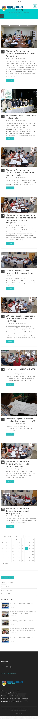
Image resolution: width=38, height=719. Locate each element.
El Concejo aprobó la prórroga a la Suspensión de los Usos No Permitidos (20, 318)
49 (16, 551)
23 (29, 542)
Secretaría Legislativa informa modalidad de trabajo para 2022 (20, 419)
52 (26, 551)
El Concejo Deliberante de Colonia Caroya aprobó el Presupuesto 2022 (17, 511)
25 (3, 545)
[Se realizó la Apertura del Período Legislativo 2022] (19, 101)
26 (6, 545)
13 (29, 539)
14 (33, 539)
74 (33, 557)
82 (26, 560)
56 (6, 554)
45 (3, 551)
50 (19, 551)
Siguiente (5, 563)
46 (6, 551)
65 (3, 557)
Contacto (19, 713)
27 (9, 545)
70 (19, 557)
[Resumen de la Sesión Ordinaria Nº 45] (19, 358)
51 (23, 551)
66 (6, 557)
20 (19, 542)
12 (26, 539)
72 (26, 557)
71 (23, 557)
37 (9, 548)
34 (33, 545)
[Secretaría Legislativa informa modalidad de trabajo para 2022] (19, 404)
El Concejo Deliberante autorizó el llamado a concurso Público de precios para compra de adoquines (21, 219)
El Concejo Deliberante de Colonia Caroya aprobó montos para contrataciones (20, 172)
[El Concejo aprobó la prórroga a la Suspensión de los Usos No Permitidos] (19, 305)
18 (13, 542)
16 (6, 542)
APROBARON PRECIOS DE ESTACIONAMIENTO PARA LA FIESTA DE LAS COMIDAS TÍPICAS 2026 (23, 612)
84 (33, 560)
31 (23, 545)
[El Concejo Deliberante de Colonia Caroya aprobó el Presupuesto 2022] (19, 497)
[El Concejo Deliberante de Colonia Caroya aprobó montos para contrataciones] (19, 157)
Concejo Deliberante (20, 58)
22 (26, 542)
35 (3, 548)
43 (29, 548)
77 (9, 560)
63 (29, 554)
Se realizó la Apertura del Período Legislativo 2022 (21, 116)
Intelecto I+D (24, 710)
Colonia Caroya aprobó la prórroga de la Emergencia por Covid (20, 273)
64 (33, 554)
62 (26, 554)
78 (13, 560)
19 (16, 542)
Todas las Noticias (8, 577)
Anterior (16, 536)
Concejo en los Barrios (7, 590)
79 (16, 560)
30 (19, 545)
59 (16, 554)
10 (19, 539)
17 (9, 542)
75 (3, 560)
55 (3, 554)
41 (23, 548)
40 (19, 548)
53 (29, 551)
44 (33, 548)
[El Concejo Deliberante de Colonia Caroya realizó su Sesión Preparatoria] (19, 36)
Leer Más (10, 80)
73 (29, 557)
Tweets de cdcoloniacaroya (8, 674)
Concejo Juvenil (5, 593)
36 (6, 548)
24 (33, 542)
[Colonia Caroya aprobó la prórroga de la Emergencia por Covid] (19, 260)
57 (9, 554)
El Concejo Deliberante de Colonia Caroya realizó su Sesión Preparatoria (21, 53)
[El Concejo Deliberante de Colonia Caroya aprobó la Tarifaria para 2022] (19, 450)
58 (13, 554)
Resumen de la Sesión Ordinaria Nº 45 (20, 370)
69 (16, 557)
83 (29, 560)
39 (16, 548)
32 (26, 545)
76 (6, 560)
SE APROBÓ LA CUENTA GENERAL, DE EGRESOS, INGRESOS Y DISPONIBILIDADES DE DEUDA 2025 (22, 629)
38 (13, 548)
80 (19, 560)
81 (23, 560)
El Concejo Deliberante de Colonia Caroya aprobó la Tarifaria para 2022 (17, 464)
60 (19, 554)
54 (33, 551)
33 (29, 545)
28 (13, 545)
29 (16, 545)
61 (23, 554)
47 (9, 551)
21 (23, 542)
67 (9, 557)
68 (13, 557)
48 (13, 551)
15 (3, 542)
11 (23, 539)
